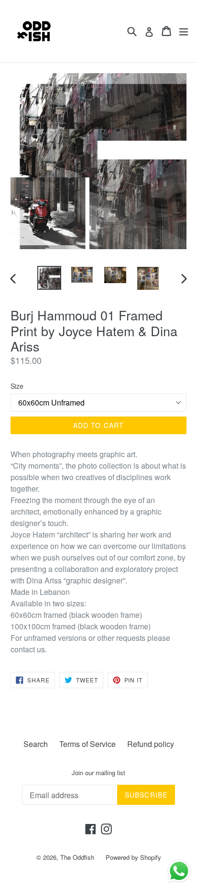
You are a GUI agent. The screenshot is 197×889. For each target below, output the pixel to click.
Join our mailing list (98, 773)
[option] (49, 277)
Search (35, 743)
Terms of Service (87, 743)
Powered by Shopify (133, 857)
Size (17, 386)
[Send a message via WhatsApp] (179, 871)
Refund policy (150, 743)
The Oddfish (77, 857)
